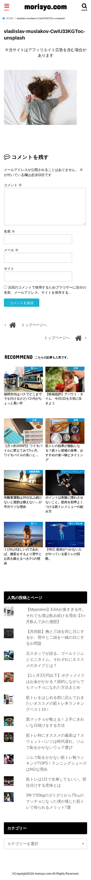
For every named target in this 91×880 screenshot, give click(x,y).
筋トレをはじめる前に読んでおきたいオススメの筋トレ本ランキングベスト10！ (55, 703)
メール (11, 250)
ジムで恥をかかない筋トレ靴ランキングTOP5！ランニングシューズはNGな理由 (56, 763)
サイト (9, 269)
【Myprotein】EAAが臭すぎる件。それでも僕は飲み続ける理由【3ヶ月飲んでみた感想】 (56, 615)
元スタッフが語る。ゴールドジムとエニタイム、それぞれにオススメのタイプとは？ (55, 659)
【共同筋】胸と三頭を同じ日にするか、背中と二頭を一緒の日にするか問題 (55, 637)
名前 (9, 231)
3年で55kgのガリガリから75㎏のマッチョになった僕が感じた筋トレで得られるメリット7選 (55, 801)
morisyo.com (45, 6)
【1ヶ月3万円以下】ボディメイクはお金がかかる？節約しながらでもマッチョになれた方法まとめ (55, 681)
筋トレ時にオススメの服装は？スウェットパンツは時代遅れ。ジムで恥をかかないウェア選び (55, 741)
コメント (13, 185)
